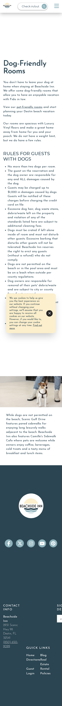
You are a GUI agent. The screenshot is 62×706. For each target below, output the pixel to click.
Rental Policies (45, 671)
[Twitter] (20, 543)
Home (30, 655)
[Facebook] (9, 543)
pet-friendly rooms (29, 107)
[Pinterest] (53, 543)
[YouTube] (42, 543)
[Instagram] (31, 543)
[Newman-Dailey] (7, 6)
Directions (33, 659)
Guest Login (30, 671)
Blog (43, 655)
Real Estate (44, 662)
